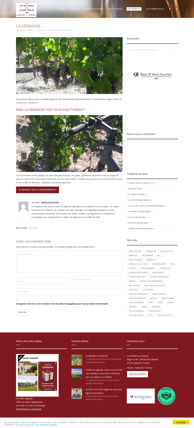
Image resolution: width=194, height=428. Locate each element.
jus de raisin (148, 290)
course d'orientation (159, 277)
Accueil (61, 9)
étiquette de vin (164, 315)
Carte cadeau (115, 9)
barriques (133, 256)
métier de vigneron (137, 298)
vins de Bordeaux (136, 311)
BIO (159, 256)
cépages (132, 281)
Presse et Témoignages (138, 223)
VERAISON (32, 228)
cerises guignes (159, 264)
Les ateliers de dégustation (60, 30)
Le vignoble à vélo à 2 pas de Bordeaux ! (37, 190)
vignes (144, 307)
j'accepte (181, 422)
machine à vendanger (138, 294)
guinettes (133, 290)
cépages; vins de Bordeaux (151, 281)
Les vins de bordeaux (137, 217)
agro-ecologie (135, 251)
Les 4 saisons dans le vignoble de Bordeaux (146, 206)
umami (170, 303)
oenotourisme (167, 298)
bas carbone (147, 256)
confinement (158, 273)
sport (160, 303)
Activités (74, 9)
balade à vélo (167, 251)
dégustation (134, 285)
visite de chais (155, 311)
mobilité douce (158, 294)
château (132, 268)
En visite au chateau (136, 194)
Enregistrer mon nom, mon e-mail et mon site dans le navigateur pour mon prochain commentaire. (62, 303)
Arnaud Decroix (27, 30)
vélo (150, 315)
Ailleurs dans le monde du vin (141, 183)
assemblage (151, 251)
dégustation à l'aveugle (154, 285)
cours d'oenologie (137, 277)
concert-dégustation (138, 273)
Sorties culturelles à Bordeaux (141, 228)
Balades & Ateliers (93, 9)
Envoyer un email (137, 374)
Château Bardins (148, 268)
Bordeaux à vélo (135, 189)
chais (173, 264)
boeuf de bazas (135, 260)
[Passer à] (169, 9)
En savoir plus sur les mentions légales (36, 424)
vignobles (155, 307)
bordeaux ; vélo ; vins (138, 264)
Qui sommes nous (155, 9)
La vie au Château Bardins (139, 200)
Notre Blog (134, 9)
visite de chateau (136, 315)
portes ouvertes (136, 303)
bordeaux (151, 260)
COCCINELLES (165, 268)
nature (153, 298)
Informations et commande (28, 409)
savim (150, 303)
